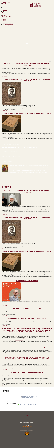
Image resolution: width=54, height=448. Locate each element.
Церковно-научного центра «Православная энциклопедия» (24, 338)
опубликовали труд (19, 340)
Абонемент (4, 19)
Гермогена (19, 170)
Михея (28, 168)
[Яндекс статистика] (27, 434)
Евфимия (40, 168)
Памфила (28, 167)
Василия (32, 172)
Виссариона (32, 168)
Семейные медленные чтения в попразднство (27, 372)
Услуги (3, 17)
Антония (25, 168)
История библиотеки (6, 8)
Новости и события (6, 2)
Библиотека (4, 6)
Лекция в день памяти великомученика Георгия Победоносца (27, 347)
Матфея (36, 168)
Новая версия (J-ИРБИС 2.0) (7, 23)
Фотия (29, 165)
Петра (41, 170)
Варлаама (44, 167)
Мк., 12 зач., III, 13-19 (16, 156)
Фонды (3, 12)
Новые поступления (6, 4)
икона (31, 165)
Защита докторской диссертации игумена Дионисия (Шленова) (27, 251)
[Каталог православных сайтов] (27, 404)
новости (6, 187)
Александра (12, 167)
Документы (4, 10)
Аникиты (35, 165)
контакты (43, 418)
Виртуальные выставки (6, 16)
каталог (35, 418)
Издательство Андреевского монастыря (10, 25)
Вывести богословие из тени (27, 281)
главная (11, 418)
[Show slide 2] (49, 61)
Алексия (27, 172)
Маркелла (31, 170)
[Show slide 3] (50, 61)
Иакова (37, 170)
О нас (3, 7)
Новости (4, 3)
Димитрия (12, 170)
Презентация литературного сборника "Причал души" (27, 318)
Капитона (32, 167)
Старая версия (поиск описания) (8, 24)
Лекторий (4, 20)
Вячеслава (15, 168)
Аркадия (23, 170)
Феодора (17, 172)
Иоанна (22, 168)
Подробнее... (4, 76)
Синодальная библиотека (27, 426)
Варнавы (43, 168)
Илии (11, 168)
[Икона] (5, 176)
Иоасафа (18, 168)
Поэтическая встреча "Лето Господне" (27, 308)
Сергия (48, 167)
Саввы (16, 170)
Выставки (4, 15)
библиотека (20, 418)
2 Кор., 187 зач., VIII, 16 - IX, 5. (7, 156)
